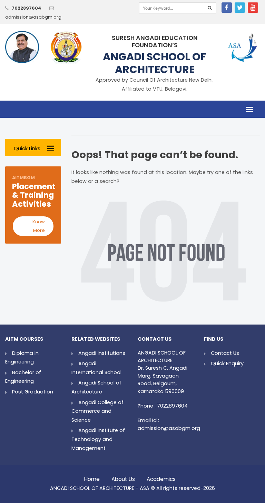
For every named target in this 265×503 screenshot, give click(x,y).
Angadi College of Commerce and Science (97, 411)
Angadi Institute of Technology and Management (98, 439)
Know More (38, 226)
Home (92, 477)
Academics (161, 477)
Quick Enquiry (227, 363)
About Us (123, 477)
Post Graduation (32, 391)
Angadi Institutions (101, 353)
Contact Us (225, 353)
